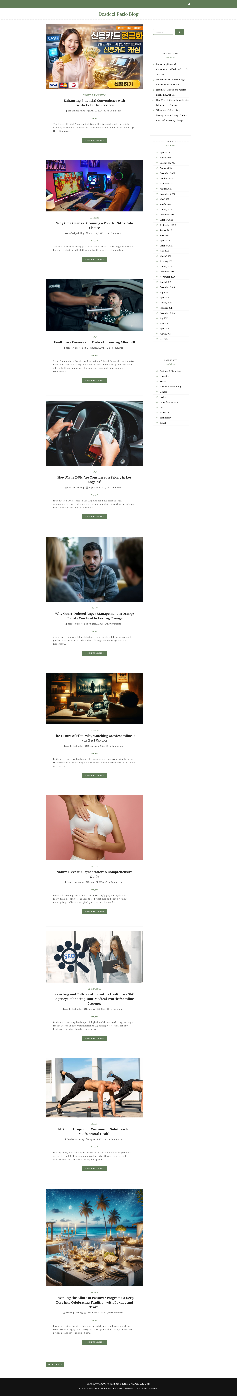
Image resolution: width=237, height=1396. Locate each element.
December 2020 (167, 271)
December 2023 (167, 194)
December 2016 (167, 313)
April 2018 (164, 297)
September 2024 (168, 183)
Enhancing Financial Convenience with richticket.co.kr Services (172, 69)
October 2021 (166, 246)
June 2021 (164, 251)
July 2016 (164, 318)
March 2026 (165, 157)
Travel (94, 1292)
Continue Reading (94, 140)
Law (94, 337)
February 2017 (166, 308)
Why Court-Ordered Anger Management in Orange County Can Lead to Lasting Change (171, 115)
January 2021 (166, 266)
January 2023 (166, 209)
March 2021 (165, 256)
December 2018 (167, 287)
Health (94, 608)
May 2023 (164, 199)
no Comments (113, 110)
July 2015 (164, 339)
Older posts (55, 1364)
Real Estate (165, 412)
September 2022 (168, 225)
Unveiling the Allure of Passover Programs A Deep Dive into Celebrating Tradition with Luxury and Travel (94, 1302)
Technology (94, 989)
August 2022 (166, 230)
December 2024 (167, 173)
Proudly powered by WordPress (96, 1389)
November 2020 (168, 277)
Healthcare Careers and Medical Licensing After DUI (94, 342)
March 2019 (165, 282)
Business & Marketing (170, 371)
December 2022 (167, 214)
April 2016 (164, 328)
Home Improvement (169, 402)
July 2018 (164, 292)
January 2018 (166, 302)
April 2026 (165, 152)
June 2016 (164, 323)
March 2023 (165, 204)
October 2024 (166, 178)
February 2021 (166, 261)
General (94, 218)
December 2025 (167, 163)
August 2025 (166, 168)
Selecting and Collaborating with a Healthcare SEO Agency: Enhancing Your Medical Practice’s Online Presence (94, 999)
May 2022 (164, 235)
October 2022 (166, 220)
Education (164, 376)
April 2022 (165, 240)
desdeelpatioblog (76, 110)
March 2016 (165, 334)
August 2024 (166, 189)
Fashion (163, 381)
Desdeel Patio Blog (119, 14)
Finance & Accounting (94, 95)
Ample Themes (149, 1389)
